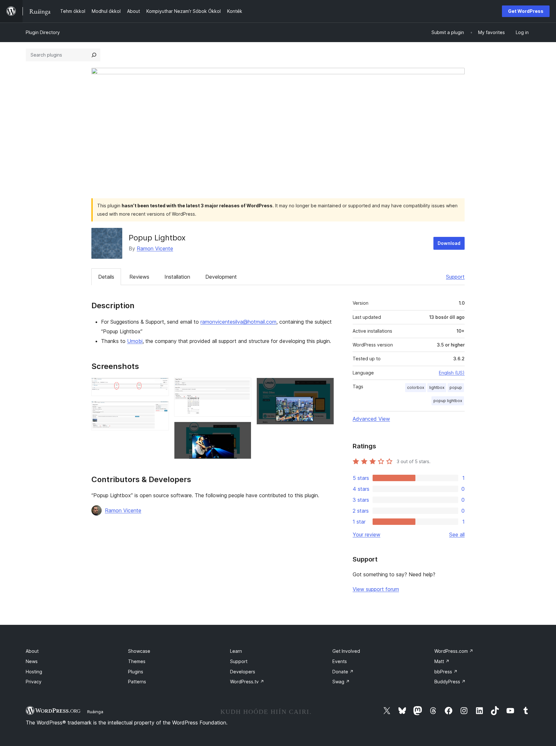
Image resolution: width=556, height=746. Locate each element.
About (32, 651)
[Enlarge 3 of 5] (242, 386)
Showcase (139, 651)
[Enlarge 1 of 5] (160, 386)
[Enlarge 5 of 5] (325, 386)
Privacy (34, 681)
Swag (341, 681)
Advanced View (371, 419)
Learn (236, 651)
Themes (136, 661)
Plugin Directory (43, 32)
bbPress (446, 671)
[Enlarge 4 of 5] (242, 430)
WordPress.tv (247, 681)
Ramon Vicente (155, 248)
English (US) (452, 372)
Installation (177, 277)
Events (339, 661)
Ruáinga (95, 711)
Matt (441, 661)
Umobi (135, 341)
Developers (242, 671)
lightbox (436, 387)
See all (457, 534)
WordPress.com (453, 651)
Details (106, 277)
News (32, 661)
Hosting (34, 671)
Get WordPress (525, 11)
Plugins (135, 671)
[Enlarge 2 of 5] (160, 410)
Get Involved (346, 651)
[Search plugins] (94, 55)
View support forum (376, 589)
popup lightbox (447, 400)
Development (221, 277)
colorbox (415, 387)
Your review (366, 534)
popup (455, 387)
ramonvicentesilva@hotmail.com (238, 322)
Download (449, 243)
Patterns (137, 681)
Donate (343, 671)
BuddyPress (450, 681)
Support (455, 277)
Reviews (139, 277)
